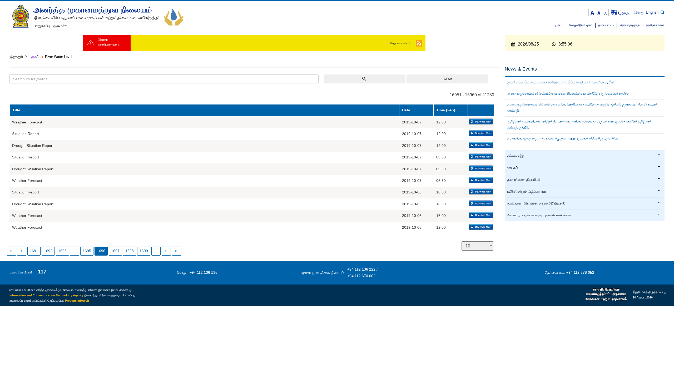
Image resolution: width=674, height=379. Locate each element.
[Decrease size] (605, 12)
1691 (34, 251)
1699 (144, 251)
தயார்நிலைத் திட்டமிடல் (524, 180)
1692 (48, 251)
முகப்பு (559, 25)
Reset (447, 79)
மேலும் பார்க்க (398, 43)
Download (480, 122)
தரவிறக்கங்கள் (655, 25)
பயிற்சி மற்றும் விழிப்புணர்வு (526, 191)
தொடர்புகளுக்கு (630, 25)
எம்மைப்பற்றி (515, 156)
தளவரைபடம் (606, 25)
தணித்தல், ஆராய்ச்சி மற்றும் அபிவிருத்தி (536, 203)
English (652, 12)
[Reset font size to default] (599, 12)
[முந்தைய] (21, 251)
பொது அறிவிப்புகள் (580, 25)
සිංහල (639, 12)
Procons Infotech (77, 300)
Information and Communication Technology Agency (46, 295)
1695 (87, 251)
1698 (129, 251)
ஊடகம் (512, 168)
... (74, 251)
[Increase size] (592, 12)
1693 (62, 251)
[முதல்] (11, 251)
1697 (115, 251)
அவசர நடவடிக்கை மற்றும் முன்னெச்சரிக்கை (539, 215)
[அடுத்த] (166, 251)
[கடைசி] (176, 251)
